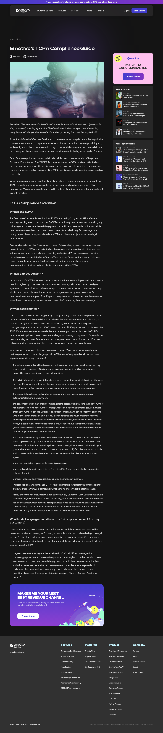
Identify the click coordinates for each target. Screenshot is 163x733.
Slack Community (115, 709)
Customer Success (116, 688)
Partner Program (115, 704)
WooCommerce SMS (93, 662)
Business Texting (67, 662)
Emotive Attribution (116, 656)
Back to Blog (15, 39)
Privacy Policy (138, 672)
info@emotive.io (17, 652)
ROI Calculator (114, 693)
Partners (100, 10)
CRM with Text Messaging (70, 688)
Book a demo (139, 10)
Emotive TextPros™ (116, 667)
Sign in (127, 10)
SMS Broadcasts (67, 672)
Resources (75, 10)
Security (136, 667)
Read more (112, 2)
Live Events (113, 699)
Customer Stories (115, 683)
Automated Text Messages (71, 651)
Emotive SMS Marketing (118, 651)
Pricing (89, 10)
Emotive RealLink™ (116, 672)
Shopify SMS (90, 651)
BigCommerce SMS (92, 667)
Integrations (113, 677)
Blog (135, 656)
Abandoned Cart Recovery (71, 683)
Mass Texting (66, 667)
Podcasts (112, 714)
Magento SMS (90, 656)
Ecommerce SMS (67, 656)
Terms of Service (139, 662)
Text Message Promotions (70, 677)
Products (62, 10)
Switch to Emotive (45, 10)
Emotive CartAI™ (115, 662)
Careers (136, 651)
